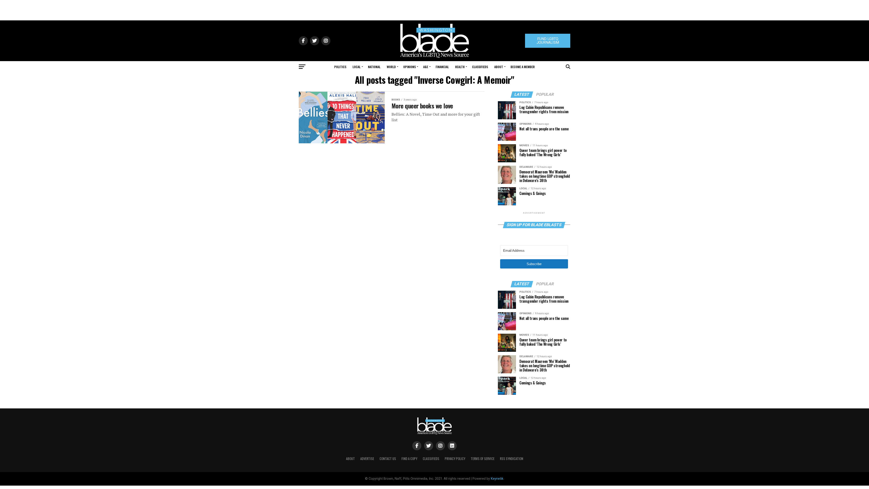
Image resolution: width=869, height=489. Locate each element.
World (391, 66)
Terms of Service (482, 458)
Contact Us (388, 458)
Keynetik (497, 479)
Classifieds (480, 66)
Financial (442, 66)
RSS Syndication (511, 458)
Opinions (409, 66)
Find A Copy (409, 458)
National (374, 66)
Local (356, 66)
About (498, 66)
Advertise (367, 458)
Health (460, 66)
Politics (340, 66)
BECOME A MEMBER (523, 66)
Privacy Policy (455, 458)
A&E (425, 66)
